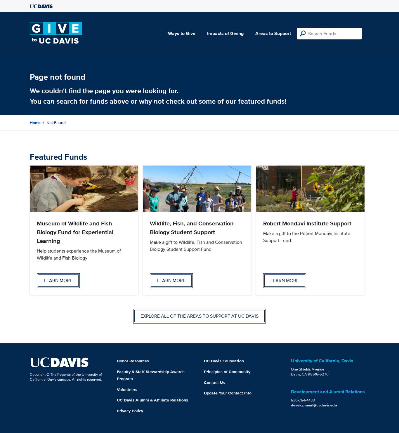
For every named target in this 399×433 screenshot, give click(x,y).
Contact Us (214, 382)
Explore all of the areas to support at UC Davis (199, 316)
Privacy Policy (130, 411)
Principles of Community (227, 372)
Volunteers (127, 389)
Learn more (58, 280)
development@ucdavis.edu (314, 405)
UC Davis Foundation (224, 361)
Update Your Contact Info (227, 393)
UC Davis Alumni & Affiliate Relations (152, 400)
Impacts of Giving (225, 33)
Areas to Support (273, 33)
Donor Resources (133, 361)
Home (35, 123)
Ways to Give (181, 33)
